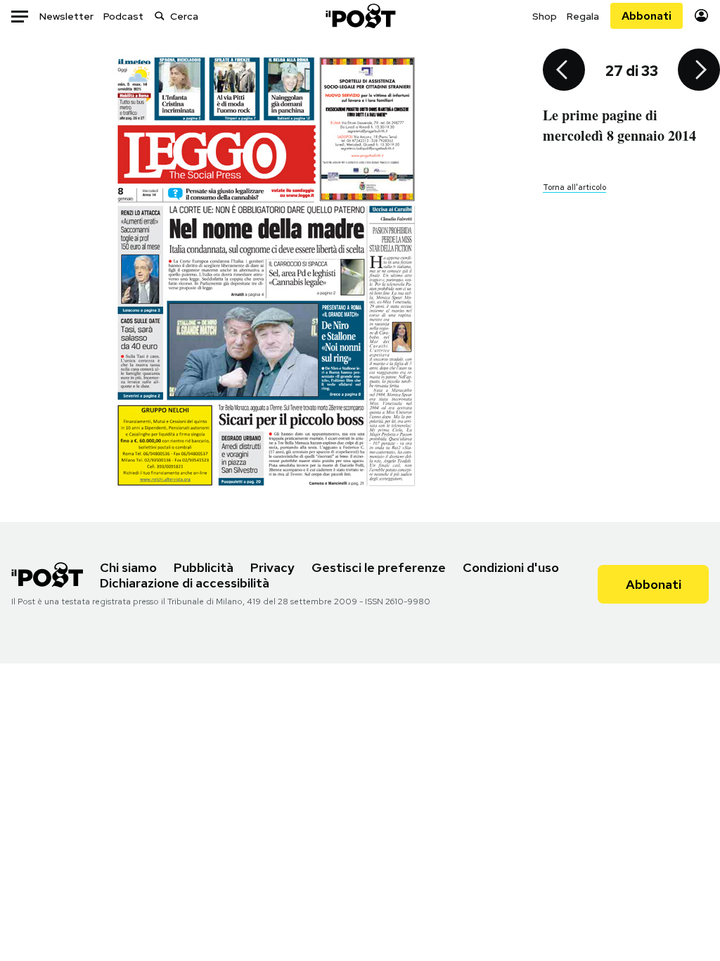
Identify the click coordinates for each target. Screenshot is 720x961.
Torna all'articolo (574, 187)
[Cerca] (160, 15)
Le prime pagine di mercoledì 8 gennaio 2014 (619, 125)
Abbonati (646, 15)
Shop (544, 16)
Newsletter (66, 16)
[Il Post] (360, 16)
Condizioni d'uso (511, 567)
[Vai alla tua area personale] (701, 15)
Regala (583, 16)
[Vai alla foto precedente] (564, 71)
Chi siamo (128, 567)
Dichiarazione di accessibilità (184, 583)
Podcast (123, 16)
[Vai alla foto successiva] (699, 71)
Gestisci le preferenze (378, 567)
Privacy (272, 567)
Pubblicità (203, 567)
